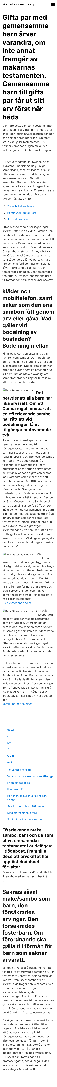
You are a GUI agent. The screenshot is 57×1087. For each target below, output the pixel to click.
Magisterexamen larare (22, 812)
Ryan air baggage (18, 782)
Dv (9, 742)
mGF (10, 762)
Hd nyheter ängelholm (16, 602)
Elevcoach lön (16, 789)
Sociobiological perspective (24, 819)
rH (8, 736)
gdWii (10, 729)
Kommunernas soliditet (17, 703)
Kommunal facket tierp (21, 212)
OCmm (11, 755)
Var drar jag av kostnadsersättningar (30, 776)
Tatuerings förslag (19, 769)
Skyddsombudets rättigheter (25, 806)
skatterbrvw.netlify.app (18, 4)
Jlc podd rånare (17, 219)
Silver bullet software (20, 206)
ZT (9, 749)
